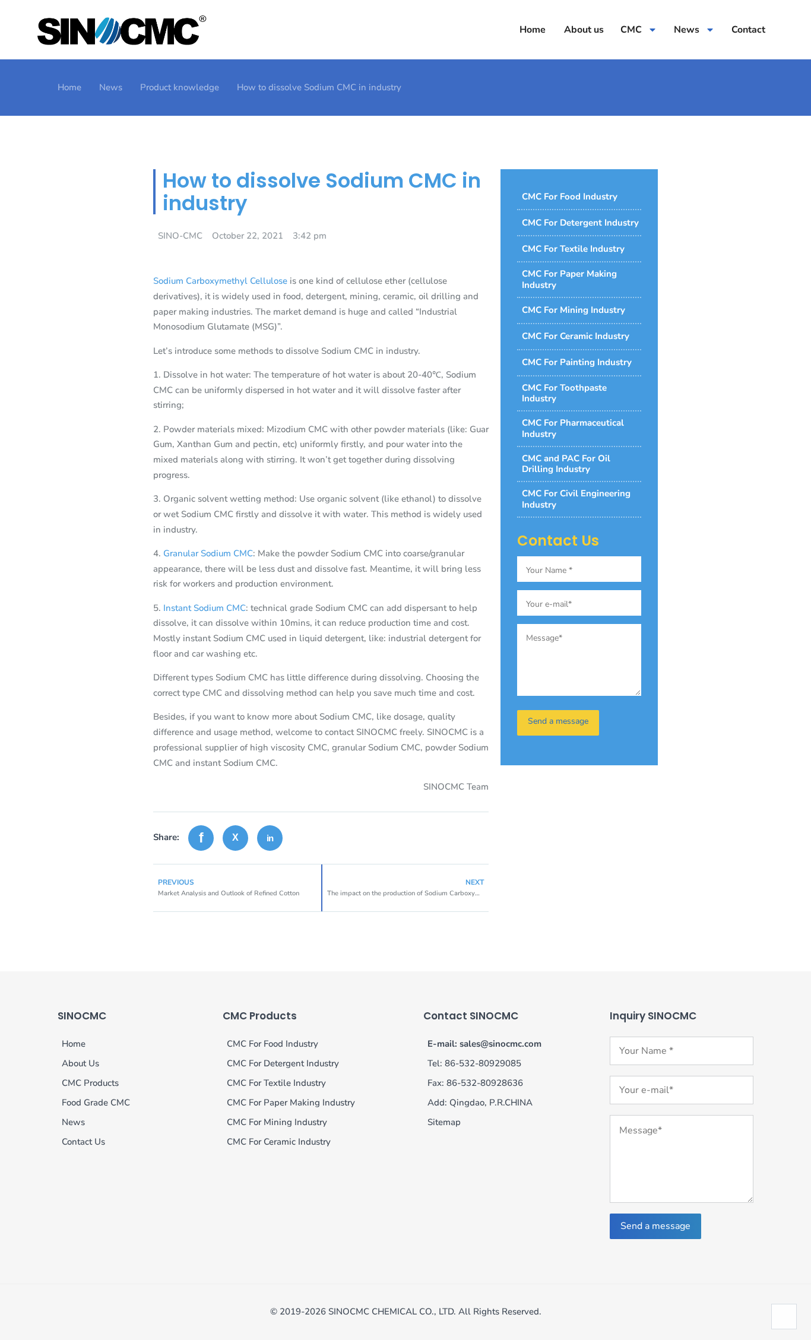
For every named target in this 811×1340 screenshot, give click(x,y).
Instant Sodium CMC (204, 608)
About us (584, 29)
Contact (748, 29)
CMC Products (90, 1083)
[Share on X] (235, 838)
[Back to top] (784, 1316)
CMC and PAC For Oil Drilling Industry (566, 464)
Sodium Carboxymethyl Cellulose (220, 281)
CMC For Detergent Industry (580, 223)
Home (532, 29)
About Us (80, 1063)
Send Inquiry (558, 723)
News (686, 29)
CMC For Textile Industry (573, 249)
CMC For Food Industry (569, 196)
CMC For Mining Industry (573, 310)
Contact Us (83, 1142)
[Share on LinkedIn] (270, 838)
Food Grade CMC (96, 1102)
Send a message (655, 1226)
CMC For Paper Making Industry (569, 279)
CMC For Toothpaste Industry (564, 393)
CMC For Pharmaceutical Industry (573, 428)
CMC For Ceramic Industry (575, 336)
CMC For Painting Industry (577, 362)
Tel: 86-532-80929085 (474, 1063)
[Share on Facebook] (201, 838)
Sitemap (444, 1122)
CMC (631, 29)
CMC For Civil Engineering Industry (576, 499)
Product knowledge (179, 87)
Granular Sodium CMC (208, 553)
